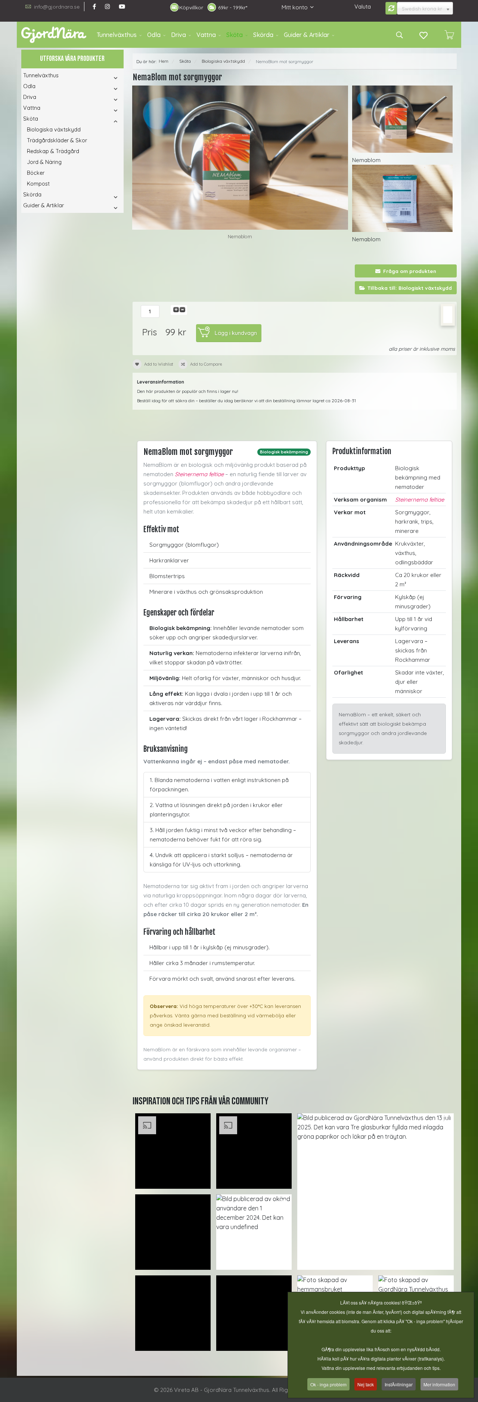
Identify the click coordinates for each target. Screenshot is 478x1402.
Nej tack (365, 1384)
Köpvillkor (191, 7)
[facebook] (94, 6)
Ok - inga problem (328, 1384)
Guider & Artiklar (306, 34)
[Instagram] (107, 6)
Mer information (439, 1384)
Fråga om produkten (409, 271)
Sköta (234, 34)
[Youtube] (122, 6)
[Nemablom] (240, 158)
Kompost (38, 183)
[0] (449, 35)
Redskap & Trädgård (53, 151)
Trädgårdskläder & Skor (57, 140)
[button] (105, 78)
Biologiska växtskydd (54, 129)
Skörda (263, 34)
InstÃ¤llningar (399, 1384)
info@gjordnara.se (57, 6)
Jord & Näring (44, 162)
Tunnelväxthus (117, 34)
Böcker (35, 173)
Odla (154, 34)
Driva (178, 34)
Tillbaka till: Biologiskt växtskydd (409, 288)
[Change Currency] (391, 8)
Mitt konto (295, 7)
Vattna (206, 34)
